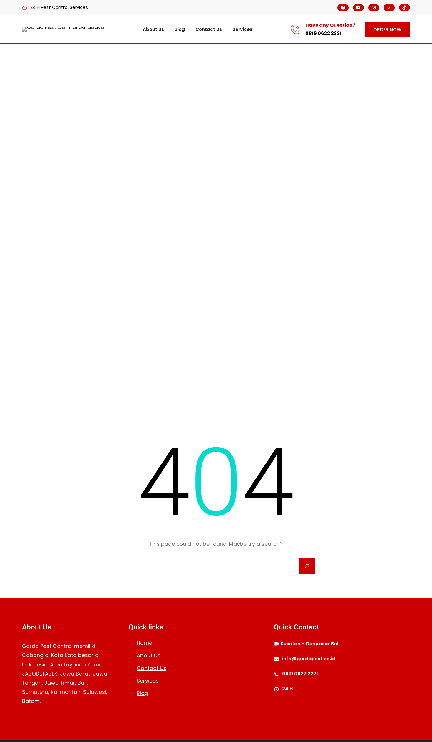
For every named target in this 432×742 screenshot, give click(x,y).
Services (148, 680)
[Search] (307, 566)
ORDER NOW (387, 29)
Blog (142, 693)
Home (144, 642)
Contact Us (151, 668)
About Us (148, 655)
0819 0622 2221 (323, 33)
